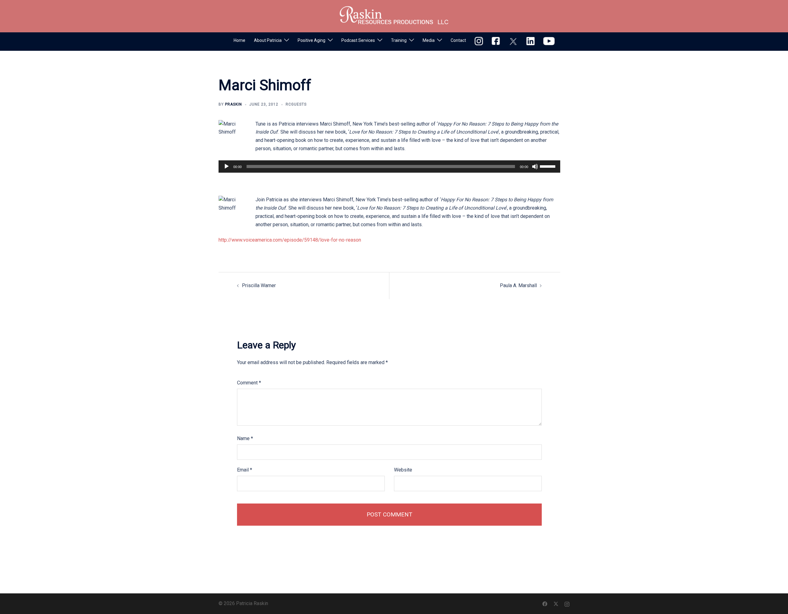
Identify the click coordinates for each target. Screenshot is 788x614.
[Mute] (535, 166)
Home (239, 40)
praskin (233, 104)
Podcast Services (358, 40)
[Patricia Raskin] (394, 15)
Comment (249, 383)
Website (403, 470)
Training (399, 40)
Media (429, 40)
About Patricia (268, 40)
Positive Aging (311, 40)
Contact (458, 40)
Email (244, 470)
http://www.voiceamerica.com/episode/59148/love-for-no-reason (290, 240)
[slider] (548, 165)
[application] (389, 166)
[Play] (226, 166)
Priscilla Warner (259, 285)
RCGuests (296, 104)
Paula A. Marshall (518, 285)
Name (245, 438)
